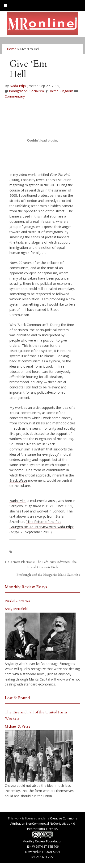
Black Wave (18, 480)
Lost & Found (17, 698)
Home (11, 49)
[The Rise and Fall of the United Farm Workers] (39, 756)
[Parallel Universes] (40, 636)
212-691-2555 (45, 857)
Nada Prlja (18, 86)
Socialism (37, 91)
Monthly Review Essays (26, 587)
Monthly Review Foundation (42, 841)
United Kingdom (61, 91)
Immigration (18, 91)
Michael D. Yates (17, 726)
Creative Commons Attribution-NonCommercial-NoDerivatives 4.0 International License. (43, 823)
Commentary (15, 96)
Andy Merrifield (16, 608)
